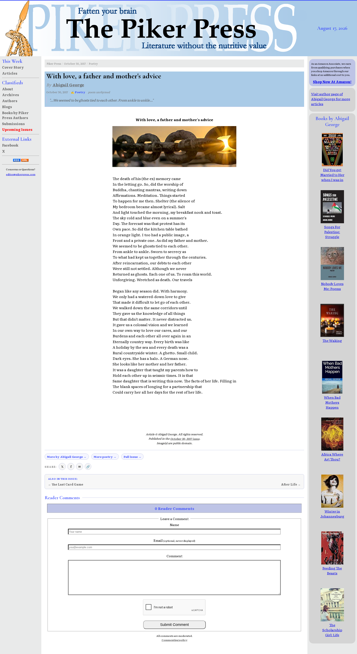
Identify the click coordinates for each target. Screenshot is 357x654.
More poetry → (105, 457)
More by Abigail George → (66, 457)
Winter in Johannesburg (332, 514)
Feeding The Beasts (332, 570)
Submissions (13, 123)
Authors (9, 100)
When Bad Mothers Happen (332, 402)
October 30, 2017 (75, 64)
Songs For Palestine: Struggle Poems (332, 234)
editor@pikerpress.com (20, 174)
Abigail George (68, 85)
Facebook (10, 145)
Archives (10, 94)
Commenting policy (174, 640)
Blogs (7, 106)
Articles (9, 73)
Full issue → (132, 457)
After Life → (291, 484)
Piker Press (54, 64)
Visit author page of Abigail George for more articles (330, 98)
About (7, 88)
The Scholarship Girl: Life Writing (332, 632)
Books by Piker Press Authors (15, 115)
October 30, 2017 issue (184, 439)
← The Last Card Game (65, 484)
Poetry (93, 64)
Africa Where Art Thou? (332, 457)
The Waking (332, 340)
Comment (174, 555)
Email (174, 540)
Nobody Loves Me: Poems (332, 286)
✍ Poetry (78, 92)
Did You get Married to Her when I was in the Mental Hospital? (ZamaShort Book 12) (332, 184)
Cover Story (13, 67)
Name (174, 524)
